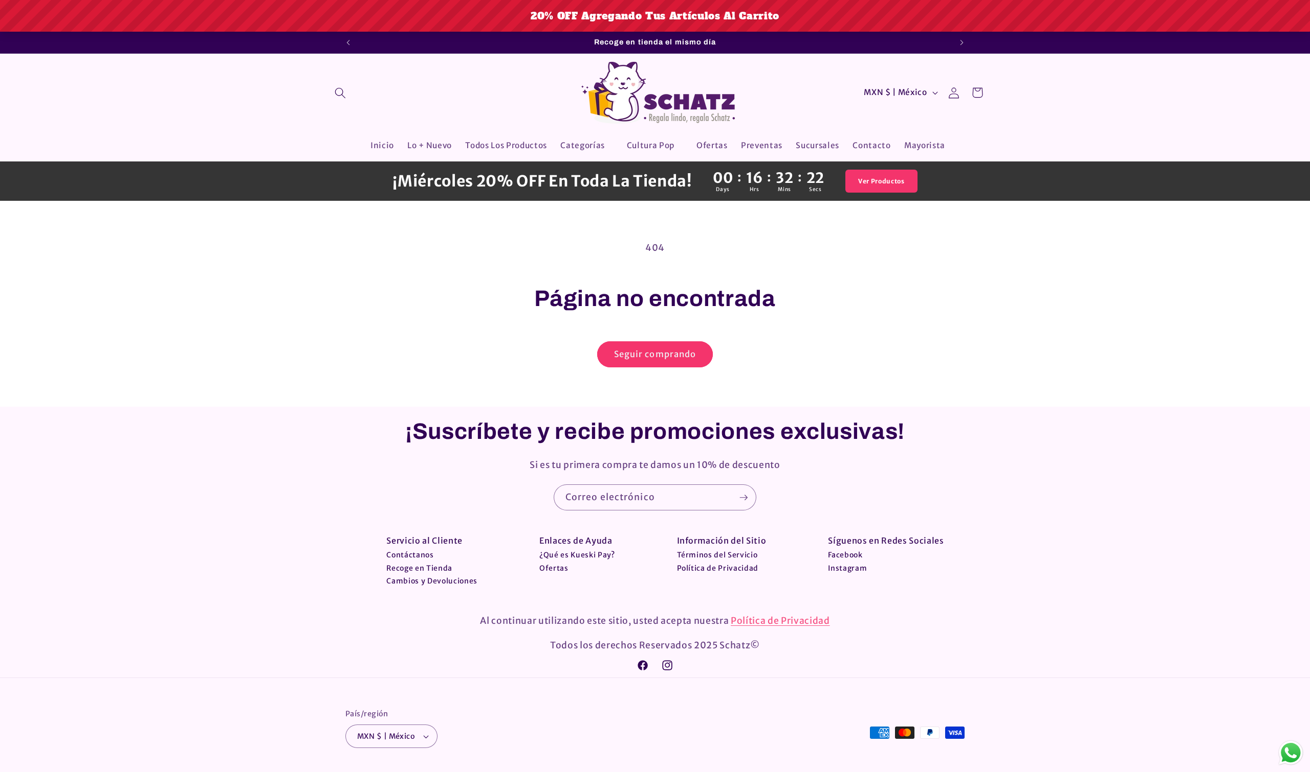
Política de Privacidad (718, 568)
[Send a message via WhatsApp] (1291, 753)
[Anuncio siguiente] (962, 42)
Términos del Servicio (717, 554)
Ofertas (554, 568)
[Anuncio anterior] (348, 42)
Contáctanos (409, 554)
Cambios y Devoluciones (431, 581)
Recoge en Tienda (419, 568)
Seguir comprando (655, 354)
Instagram (847, 568)
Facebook (845, 554)
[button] (340, 93)
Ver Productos (881, 181)
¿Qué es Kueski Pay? (577, 554)
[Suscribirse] (743, 497)
